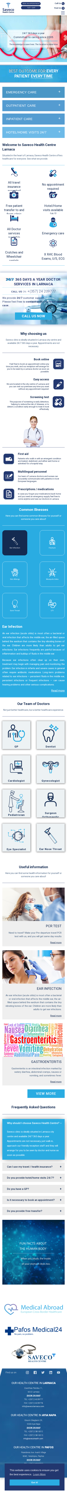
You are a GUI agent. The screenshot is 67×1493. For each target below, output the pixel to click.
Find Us (58, 8)
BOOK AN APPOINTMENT (31, 4)
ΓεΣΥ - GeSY (31, 8)
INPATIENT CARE (19, 119)
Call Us (58, 3)
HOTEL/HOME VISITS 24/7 (26, 132)
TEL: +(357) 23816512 (33, 1431)
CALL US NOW (33, 316)
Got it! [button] (34, 1482)
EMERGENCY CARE (21, 92)
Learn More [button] (39, 1474)
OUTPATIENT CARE (21, 105)
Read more (58, 690)
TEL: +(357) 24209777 (33, 1399)
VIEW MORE (46, 1094)
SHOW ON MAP (34, 1396)
